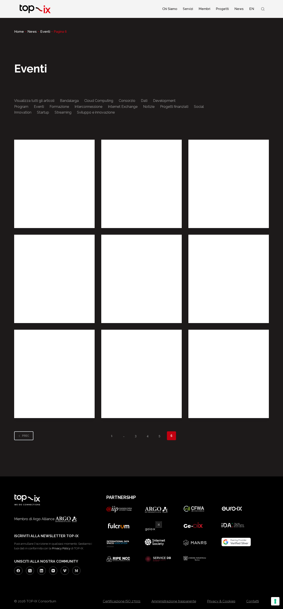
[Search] (262, 9)
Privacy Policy (61, 548)
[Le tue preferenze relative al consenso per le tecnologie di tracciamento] (275, 601)
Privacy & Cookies (221, 601)
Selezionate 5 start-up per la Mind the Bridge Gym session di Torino (51, 390)
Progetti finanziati (174, 107)
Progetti (222, 9)
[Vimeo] (65, 571)
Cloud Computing (98, 101)
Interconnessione (88, 107)
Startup (43, 112)
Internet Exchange (123, 107)
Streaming (63, 112)
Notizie (149, 107)
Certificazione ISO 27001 (121, 601)
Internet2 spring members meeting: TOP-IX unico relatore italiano (228, 390)
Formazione (59, 107)
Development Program (40, 219)
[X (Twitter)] (30, 571)
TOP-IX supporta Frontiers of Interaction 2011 (139, 200)
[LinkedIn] (41, 571)
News (239, 9)
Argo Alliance (44, 519)
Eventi (45, 32)
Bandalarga (69, 101)
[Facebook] (18, 571)
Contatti (252, 601)
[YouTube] (53, 571)
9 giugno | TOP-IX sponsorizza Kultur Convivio (46, 200)
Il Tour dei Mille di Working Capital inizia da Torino (228, 295)
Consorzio (127, 101)
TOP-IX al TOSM (129, 398)
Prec (25, 435)
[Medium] (76, 571)
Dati (144, 101)
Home (19, 32)
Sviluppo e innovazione (96, 112)
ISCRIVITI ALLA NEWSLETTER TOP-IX (46, 536)
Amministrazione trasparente (173, 601)
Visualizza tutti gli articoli (34, 101)
